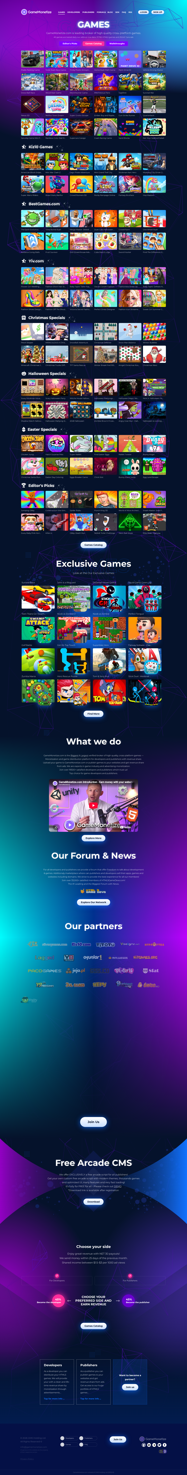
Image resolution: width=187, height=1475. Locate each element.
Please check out (107, 1186)
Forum (100, 12)
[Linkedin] (154, 1445)
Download (93, 1201)
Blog (110, 12)
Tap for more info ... (54, 1398)
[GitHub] (165, 1445)
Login (143, 12)
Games (61, 12)
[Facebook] (144, 1445)
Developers (73, 12)
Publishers (88, 12)
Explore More (93, 838)
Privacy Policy (27, 1459)
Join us (130, 1387)
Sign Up (157, 12)
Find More (93, 713)
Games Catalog (93, 545)
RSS (130, 12)
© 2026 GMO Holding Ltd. (33, 1438)
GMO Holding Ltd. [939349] (104, 1472)
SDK (117, 12)
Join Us (93, 1122)
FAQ (124, 12)
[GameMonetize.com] (36, 12)
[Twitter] (159, 1445)
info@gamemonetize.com (33, 1447)
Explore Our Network (93, 902)
